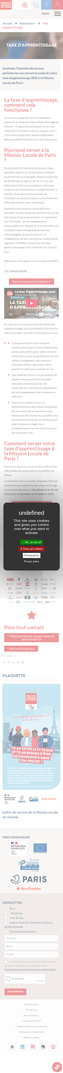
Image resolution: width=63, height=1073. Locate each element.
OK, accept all (32, 542)
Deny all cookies (32, 548)
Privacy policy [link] (31, 561)
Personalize (31, 555)
